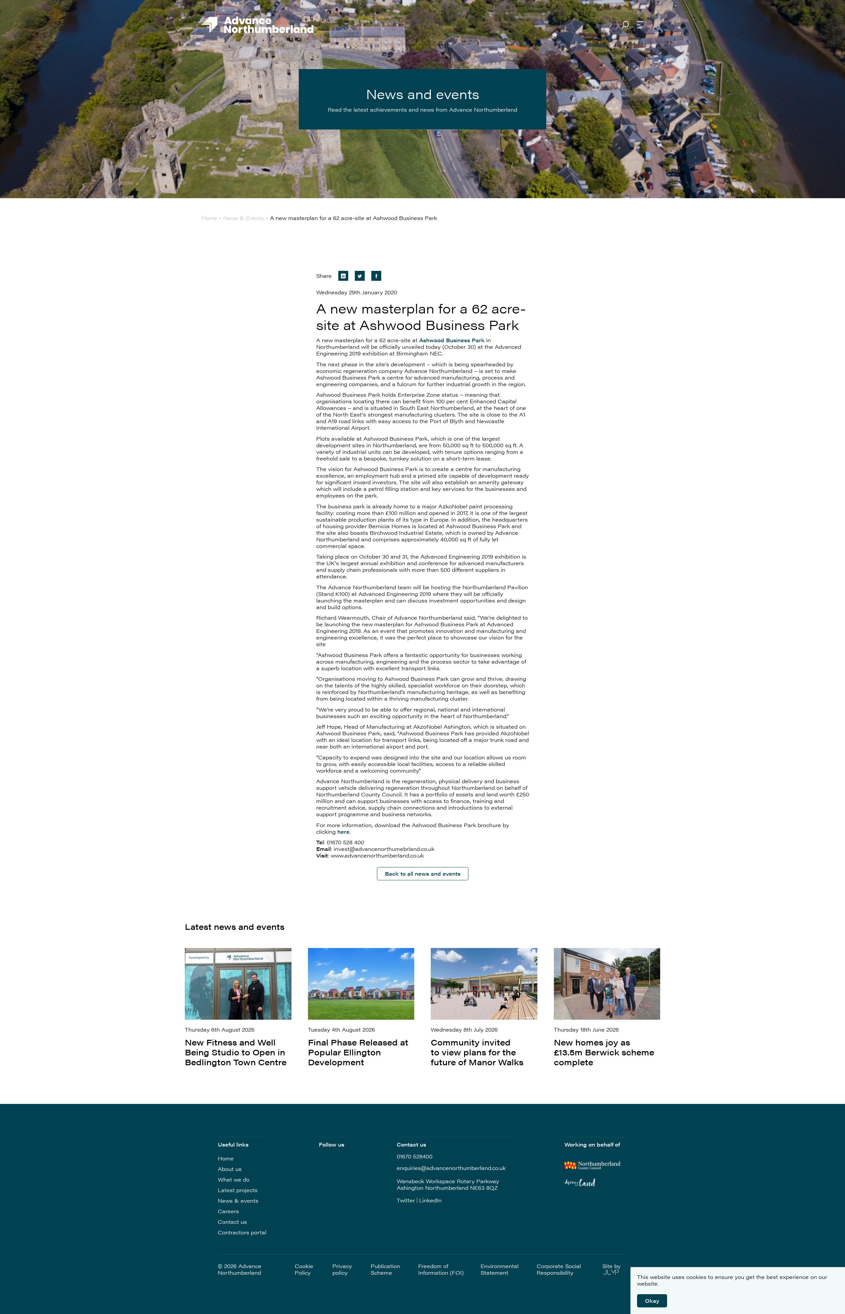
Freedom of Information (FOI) (441, 1269)
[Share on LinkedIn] (343, 276)
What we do (234, 1179)
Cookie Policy (304, 1269)
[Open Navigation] (640, 25)
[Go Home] (257, 25)
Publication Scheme (385, 1269)
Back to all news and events (422, 873)
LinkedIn (430, 1200)
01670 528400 (414, 1156)
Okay (652, 1300)
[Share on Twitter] (360, 276)
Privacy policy (342, 1269)
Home (226, 1158)
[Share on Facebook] (376, 276)
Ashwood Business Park (452, 340)
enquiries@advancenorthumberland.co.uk (451, 1168)
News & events (238, 1200)
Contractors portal (242, 1232)
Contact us (232, 1221)
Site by (611, 1266)
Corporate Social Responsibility (559, 1269)
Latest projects (237, 1190)
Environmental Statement (500, 1269)
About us (230, 1169)
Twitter (406, 1200)
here (343, 831)
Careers (228, 1211)
